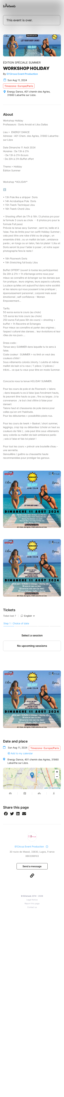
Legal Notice (32, 900)
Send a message (32, 866)
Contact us (32, 907)
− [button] (57, 776)
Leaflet (46, 788)
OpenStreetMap (55, 788)
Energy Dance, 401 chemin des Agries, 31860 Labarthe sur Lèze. (33, 761)
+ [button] (57, 772)
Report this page (32, 903)
